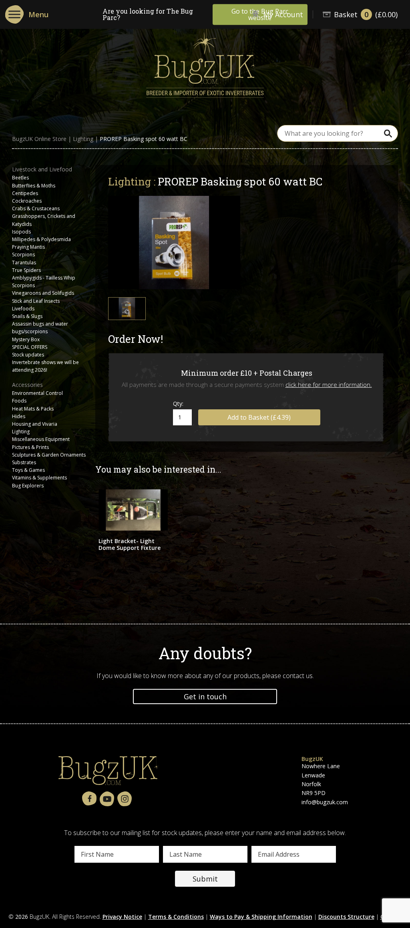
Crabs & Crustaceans (36, 208)
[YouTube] (107, 799)
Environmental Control (37, 393)
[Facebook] (89, 798)
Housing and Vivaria (34, 424)
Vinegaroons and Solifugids (43, 293)
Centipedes (25, 193)
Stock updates (28, 354)
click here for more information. (328, 384)
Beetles (20, 177)
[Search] (388, 133)
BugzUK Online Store (39, 139)
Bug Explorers (28, 485)
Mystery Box (26, 339)
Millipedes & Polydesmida (41, 239)
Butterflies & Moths (33, 185)
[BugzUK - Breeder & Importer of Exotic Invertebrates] (205, 60)
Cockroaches (27, 200)
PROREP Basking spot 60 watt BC (143, 139)
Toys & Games (28, 470)
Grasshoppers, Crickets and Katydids (43, 220)
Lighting (83, 139)
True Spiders (26, 270)
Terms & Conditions (176, 916)
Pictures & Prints (30, 447)
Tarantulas (24, 262)
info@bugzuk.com (324, 802)
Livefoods (23, 308)
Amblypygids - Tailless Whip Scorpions (43, 281)
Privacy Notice (122, 916)
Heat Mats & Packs (33, 408)
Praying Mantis (28, 247)
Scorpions (23, 254)
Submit (205, 879)
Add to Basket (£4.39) (259, 417)
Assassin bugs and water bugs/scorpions (40, 327)
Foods (19, 400)
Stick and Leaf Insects (36, 301)
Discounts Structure (346, 916)
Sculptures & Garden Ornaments (49, 454)
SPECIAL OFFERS (29, 347)
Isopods (21, 231)
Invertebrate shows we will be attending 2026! (45, 366)
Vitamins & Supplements (39, 477)
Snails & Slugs (27, 316)
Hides (18, 416)
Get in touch (205, 696)
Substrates (24, 462)
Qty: (178, 403)
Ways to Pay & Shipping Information (261, 916)
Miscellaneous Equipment (41, 439)
